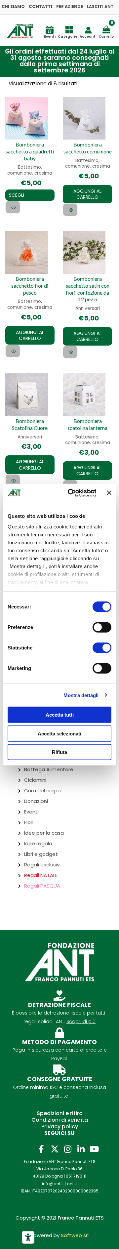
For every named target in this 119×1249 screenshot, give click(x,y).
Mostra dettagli (81, 695)
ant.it (72, 1184)
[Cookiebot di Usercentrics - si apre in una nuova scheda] (71, 492)
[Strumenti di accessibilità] (28, 1237)
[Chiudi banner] (109, 492)
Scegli (16, 195)
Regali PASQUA (42, 885)
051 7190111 (76, 1176)
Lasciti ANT (100, 6)
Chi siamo (13, 6)
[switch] (102, 627)
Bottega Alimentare (48, 769)
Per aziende (69, 6)
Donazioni (36, 801)
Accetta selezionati (59, 733)
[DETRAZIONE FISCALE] (59, 995)
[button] (56, 61)
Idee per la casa (44, 832)
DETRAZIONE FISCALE (59, 1005)
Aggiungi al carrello (87, 194)
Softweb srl (75, 1235)
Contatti (40, 6)
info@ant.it (53, 1184)
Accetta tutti (60, 715)
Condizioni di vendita (59, 1120)
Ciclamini (35, 779)
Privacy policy (59, 1126)
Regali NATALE (41, 875)
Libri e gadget (41, 854)
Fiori (28, 822)
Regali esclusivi (42, 864)
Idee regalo (38, 843)
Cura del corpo (42, 790)
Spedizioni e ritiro (60, 1113)
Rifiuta (59, 752)
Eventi (31, 811)
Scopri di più (81, 1021)
